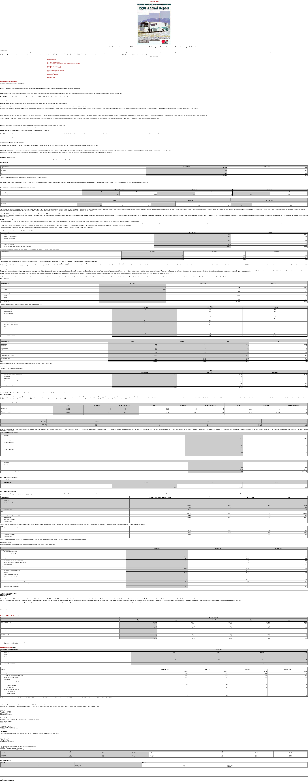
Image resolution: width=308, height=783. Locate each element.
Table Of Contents (154, 1)
